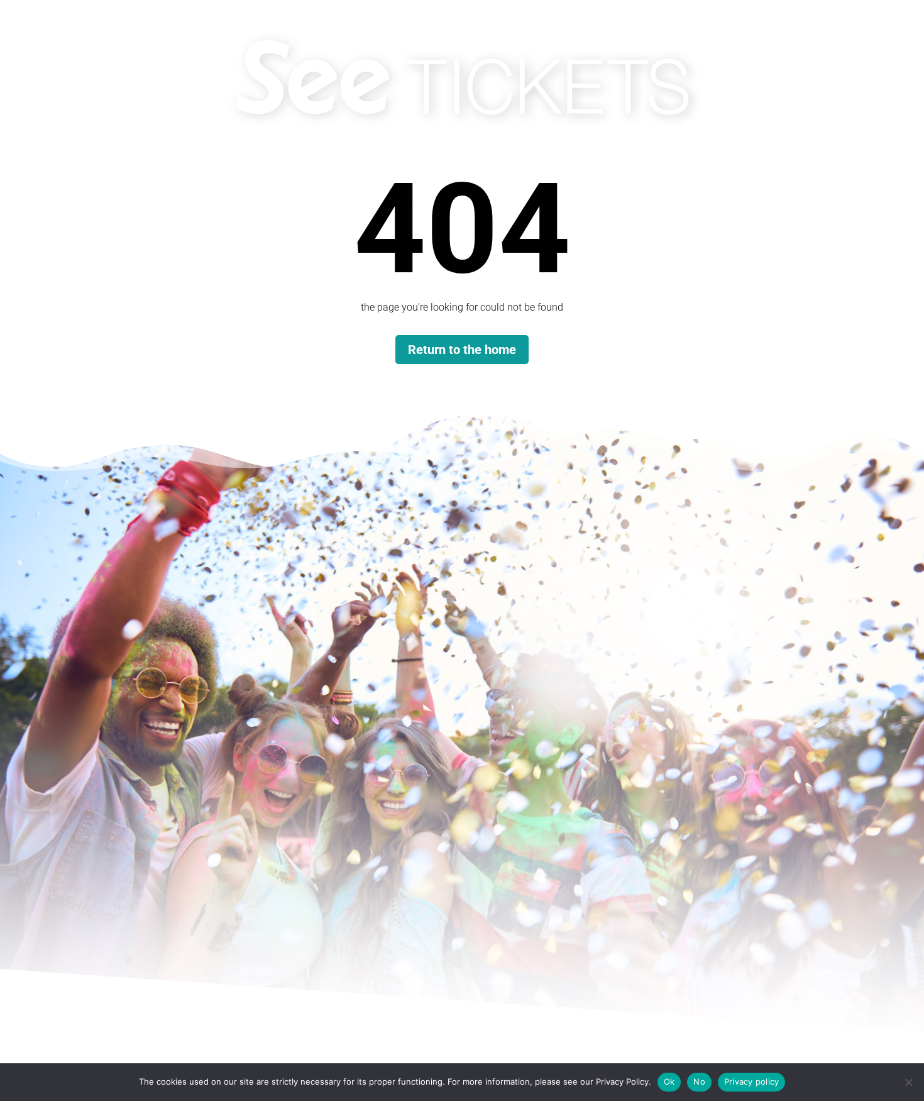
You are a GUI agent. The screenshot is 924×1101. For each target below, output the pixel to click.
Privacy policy (751, 1081)
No (699, 1081)
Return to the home (462, 349)
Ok (669, 1081)
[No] (908, 1082)
